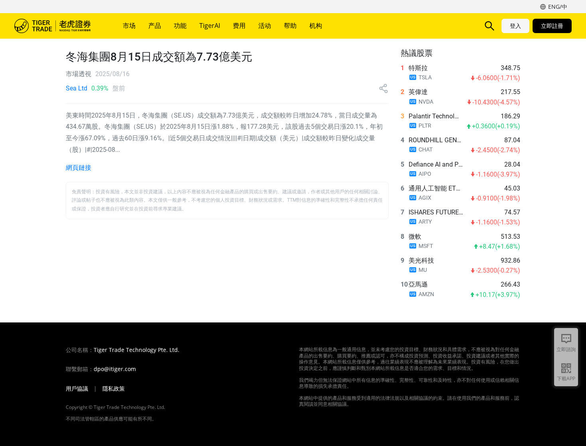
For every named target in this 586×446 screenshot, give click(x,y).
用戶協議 (77, 388)
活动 (264, 25)
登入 (515, 25)
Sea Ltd (76, 88)
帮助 (290, 25)
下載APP (566, 378)
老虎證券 (58, 26)
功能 (180, 25)
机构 (315, 25)
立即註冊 (552, 25)
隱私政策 (113, 388)
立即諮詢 (566, 349)
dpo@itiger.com (115, 369)
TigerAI (209, 25)
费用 (239, 25)
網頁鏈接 (78, 167)
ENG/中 (557, 6)
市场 (129, 25)
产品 (154, 25)
